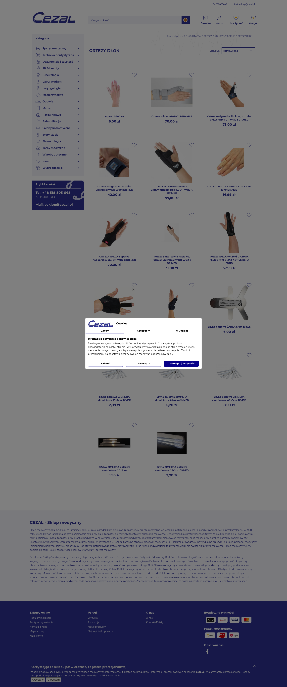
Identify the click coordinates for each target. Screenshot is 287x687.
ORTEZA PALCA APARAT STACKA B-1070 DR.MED (229, 188)
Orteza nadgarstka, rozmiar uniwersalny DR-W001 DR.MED (114, 188)
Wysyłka (93, 617)
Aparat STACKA (114, 116)
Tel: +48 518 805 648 (53, 193)
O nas (149, 617)
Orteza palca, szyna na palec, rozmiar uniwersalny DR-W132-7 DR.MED (171, 260)
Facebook (207, 651)
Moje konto (36, 635)
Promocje (93, 622)
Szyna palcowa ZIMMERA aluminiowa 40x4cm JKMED (172, 398)
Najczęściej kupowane (100, 631)
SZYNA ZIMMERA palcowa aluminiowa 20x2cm (114, 469)
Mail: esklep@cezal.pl (244, 4)
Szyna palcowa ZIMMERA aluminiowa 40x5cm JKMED (229, 398)
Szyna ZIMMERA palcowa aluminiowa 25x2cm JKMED (172, 469)
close (254, 666)
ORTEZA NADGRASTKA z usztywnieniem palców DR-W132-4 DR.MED (172, 190)
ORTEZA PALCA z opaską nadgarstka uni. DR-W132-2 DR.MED (114, 258)
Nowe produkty (97, 626)
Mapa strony (37, 631)
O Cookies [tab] (182, 330)
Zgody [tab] (105, 330)
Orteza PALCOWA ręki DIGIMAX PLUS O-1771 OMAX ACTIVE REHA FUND (229, 260)
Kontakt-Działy (154, 622)
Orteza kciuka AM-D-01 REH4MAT (171, 116)
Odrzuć (105, 363)
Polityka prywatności (42, 622)
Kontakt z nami (39, 626)
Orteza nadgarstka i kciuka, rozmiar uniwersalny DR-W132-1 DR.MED (229, 118)
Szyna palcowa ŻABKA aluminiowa (229, 326)
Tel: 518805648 (220, 4)
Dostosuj (142, 363)
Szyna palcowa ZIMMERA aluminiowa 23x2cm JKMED (114, 398)
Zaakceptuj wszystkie (181, 363)
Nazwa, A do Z (238, 51)
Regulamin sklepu (40, 617)
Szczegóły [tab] (143, 330)
